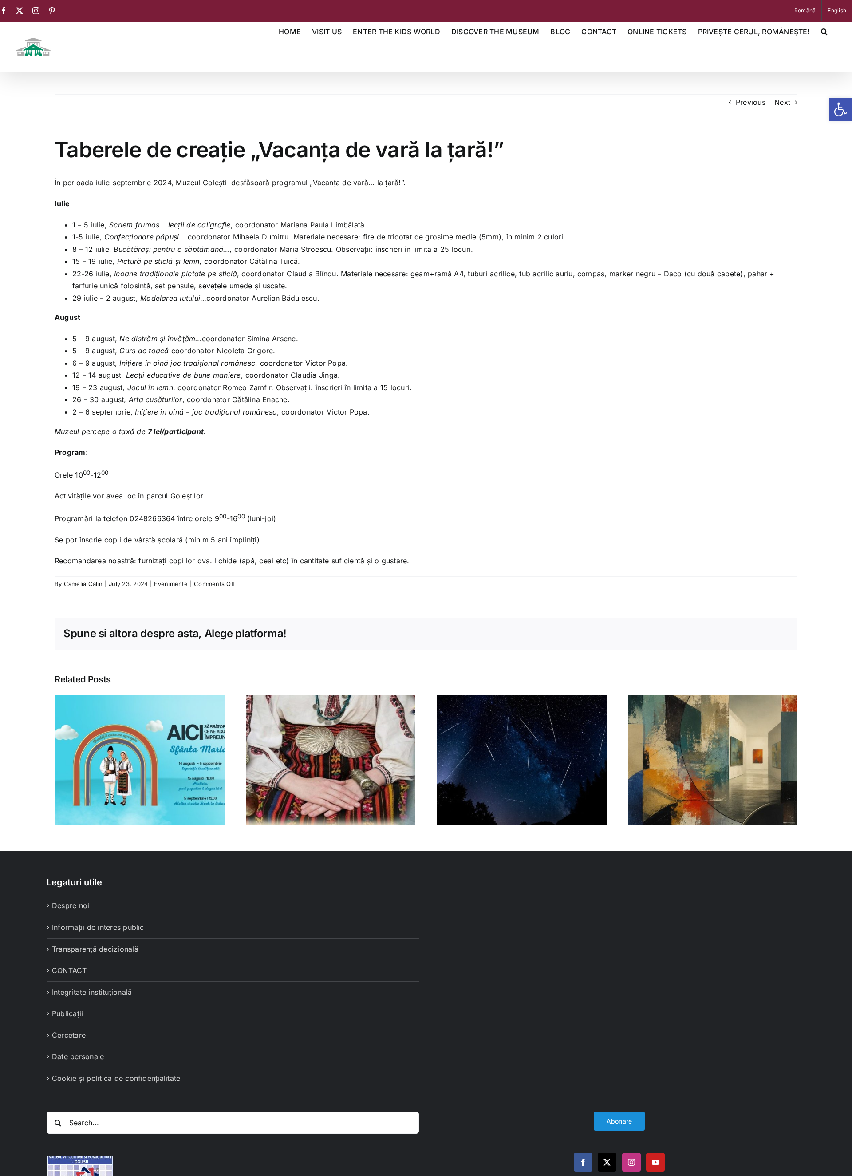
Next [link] (782, 102)
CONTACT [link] (69, 970)
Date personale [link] (78, 1056)
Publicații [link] (67, 1013)
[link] (840, 109)
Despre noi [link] (70, 905)
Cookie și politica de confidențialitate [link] (116, 1078)
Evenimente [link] (170, 583)
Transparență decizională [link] (95, 949)
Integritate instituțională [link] (92, 992)
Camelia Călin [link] (83, 583)
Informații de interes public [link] (98, 927)
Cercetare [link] (69, 1035)
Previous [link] (750, 102)
